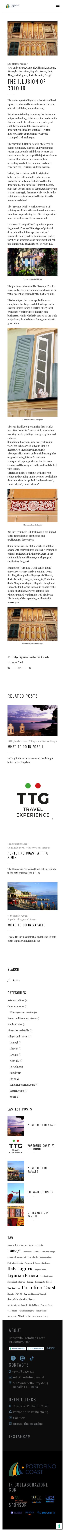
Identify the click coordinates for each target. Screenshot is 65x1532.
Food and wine (15, 1024)
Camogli (30, 67)
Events (36, 1251)
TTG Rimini (12, 1310)
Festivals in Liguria (15, 1263)
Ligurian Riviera (23, 1275)
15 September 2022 (17, 915)
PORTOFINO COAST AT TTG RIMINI (28, 855)
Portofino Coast (38, 657)
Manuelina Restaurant (16, 1282)
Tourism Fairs (46, 1305)
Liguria (22, 657)
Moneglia (13, 71)
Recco (43, 71)
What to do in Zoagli (26, 746)
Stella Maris (34, 1305)
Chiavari (40, 67)
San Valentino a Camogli (17, 1305)
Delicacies (28, 1251)
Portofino (24, 71)
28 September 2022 (17, 741)
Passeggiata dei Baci (43, 1282)
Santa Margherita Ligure (22, 1084)
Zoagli (47, 75)
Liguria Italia (40, 1269)
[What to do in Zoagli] (33, 720)
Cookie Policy (36, 1348)
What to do (24, 1316)
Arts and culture (16, 67)
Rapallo (34, 71)
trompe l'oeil (15, 662)
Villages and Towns (39, 741)
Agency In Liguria (36, 1245)
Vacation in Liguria (26, 1310)
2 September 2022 (17, 63)
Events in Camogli (48, 1251)
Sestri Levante (35, 75)
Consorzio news (16, 847)
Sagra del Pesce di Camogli (35, 1294)
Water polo (12, 1316)
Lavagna (50, 67)
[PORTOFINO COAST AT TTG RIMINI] (33, 805)
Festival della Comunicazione (40, 1257)
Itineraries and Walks (18, 1030)
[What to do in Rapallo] (33, 896)
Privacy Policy (18, 1348)
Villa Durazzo (41, 1310)
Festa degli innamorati (17, 1257)
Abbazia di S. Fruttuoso (17, 1245)
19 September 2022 (17, 843)
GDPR (51, 1348)
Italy (14, 657)
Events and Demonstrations (22, 1018)
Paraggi (30, 1282)
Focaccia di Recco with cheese (37, 1263)
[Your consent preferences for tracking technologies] (59, 1526)
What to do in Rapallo (27, 924)
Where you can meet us (38, 847)
